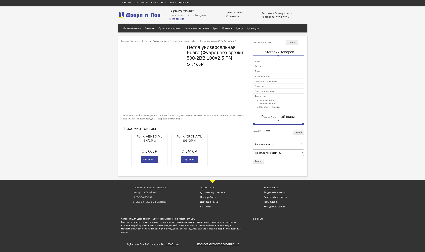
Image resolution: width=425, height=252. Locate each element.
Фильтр (298, 131)
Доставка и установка (147, 2)
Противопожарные (169, 28)
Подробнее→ (149, 159)
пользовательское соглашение (218, 244)
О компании (126, 2)
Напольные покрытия (196, 28)
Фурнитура (253, 28)
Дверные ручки (267, 103)
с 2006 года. (172, 244)
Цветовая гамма (209, 201)
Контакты (184, 2)
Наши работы (168, 2)
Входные (150, 28)
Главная (125, 40)
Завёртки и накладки (269, 106)
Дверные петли (161, 40)
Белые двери (271, 187)
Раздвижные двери (275, 192)
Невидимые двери (274, 206)
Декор (239, 28)
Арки (215, 28)
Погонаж (227, 28)
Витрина (135, 40)
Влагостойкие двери (275, 197)
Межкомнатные (132, 28)
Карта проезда (176, 18)
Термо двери (271, 201)
